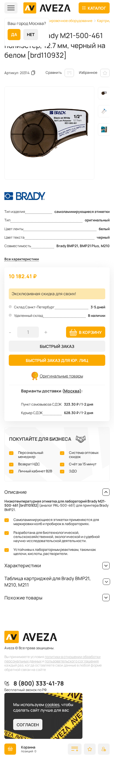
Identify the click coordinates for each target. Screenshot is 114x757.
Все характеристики (21, 259)
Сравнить (54, 72)
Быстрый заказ (57, 346)
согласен (28, 724)
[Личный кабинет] (104, 749)
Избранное (88, 72)
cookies (52, 704)
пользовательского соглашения (72, 661)
